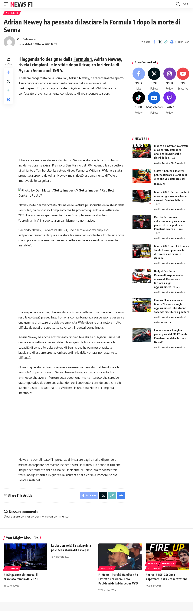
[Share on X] (160, 42)
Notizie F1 (12, 13)
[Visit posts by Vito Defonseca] (9, 42)
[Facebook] (138, 79)
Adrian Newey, (79, 78)
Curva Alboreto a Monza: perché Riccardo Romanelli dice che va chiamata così (170, 174)
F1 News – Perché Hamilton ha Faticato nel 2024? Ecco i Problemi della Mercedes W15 (118, 579)
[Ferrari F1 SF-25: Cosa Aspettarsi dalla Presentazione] (167, 556)
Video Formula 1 (162, 322)
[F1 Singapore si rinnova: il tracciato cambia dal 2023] (25, 556)
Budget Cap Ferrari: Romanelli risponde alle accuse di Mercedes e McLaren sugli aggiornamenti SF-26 (168, 279)
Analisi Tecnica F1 (163, 163)
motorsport (27, 88)
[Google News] (154, 103)
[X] (154, 79)
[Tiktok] (138, 103)
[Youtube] (183, 79)
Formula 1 (83, 59)
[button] (7, 4)
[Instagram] (169, 79)
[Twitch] (169, 103)
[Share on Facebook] (154, 42)
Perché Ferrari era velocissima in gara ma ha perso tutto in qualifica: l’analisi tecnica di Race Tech (169, 225)
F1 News (152, 563)
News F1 (21, 4)
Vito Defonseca (26, 39)
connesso (27, 516)
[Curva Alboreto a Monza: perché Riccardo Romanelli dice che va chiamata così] (141, 176)
